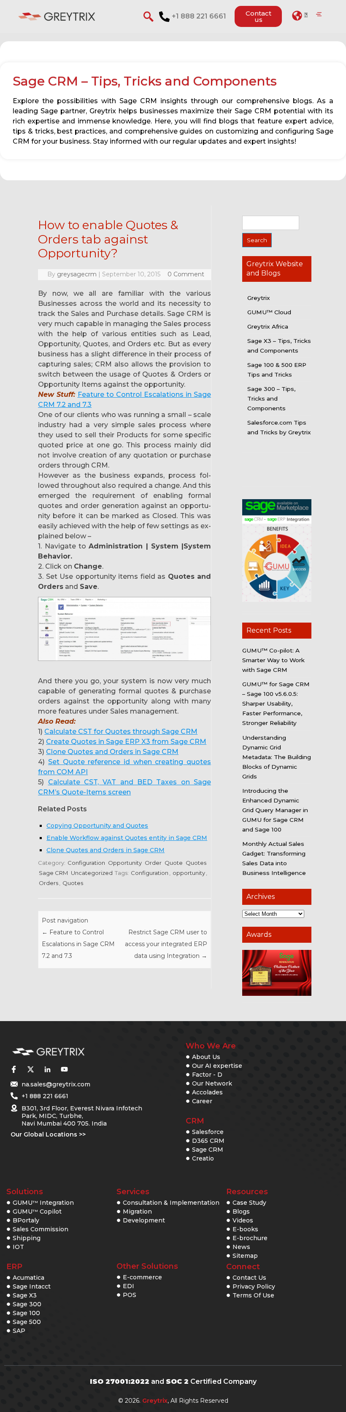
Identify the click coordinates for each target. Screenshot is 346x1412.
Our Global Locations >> (48, 1134)
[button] (299, 15)
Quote (174, 862)
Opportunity (125, 862)
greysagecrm (77, 274)
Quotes (196, 862)
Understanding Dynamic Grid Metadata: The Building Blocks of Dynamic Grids (276, 757)
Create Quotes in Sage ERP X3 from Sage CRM (126, 742)
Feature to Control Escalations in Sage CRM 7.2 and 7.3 (78, 944)
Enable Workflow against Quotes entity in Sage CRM (126, 838)
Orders (48, 883)
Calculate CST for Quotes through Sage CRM (120, 731)
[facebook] (13, 1069)
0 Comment (186, 274)
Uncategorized (92, 872)
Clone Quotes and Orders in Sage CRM (112, 752)
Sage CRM (53, 872)
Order (153, 862)
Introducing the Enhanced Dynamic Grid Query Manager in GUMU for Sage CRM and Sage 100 (275, 810)
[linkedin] (47, 1069)
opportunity (189, 872)
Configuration (86, 862)
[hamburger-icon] (318, 14)
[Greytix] (69, 1052)
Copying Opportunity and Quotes (97, 825)
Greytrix (258, 297)
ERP (14, 1266)
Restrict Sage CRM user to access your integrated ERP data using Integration (166, 944)
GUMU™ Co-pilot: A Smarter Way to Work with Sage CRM (273, 660)
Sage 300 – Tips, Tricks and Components (271, 398)
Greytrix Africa (267, 326)
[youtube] (64, 1069)
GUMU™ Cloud (269, 312)
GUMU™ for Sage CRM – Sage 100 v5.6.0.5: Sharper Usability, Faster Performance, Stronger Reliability (276, 703)
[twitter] (30, 1069)
